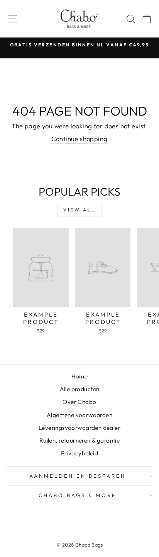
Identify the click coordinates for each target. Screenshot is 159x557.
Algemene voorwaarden (79, 415)
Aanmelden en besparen (77, 476)
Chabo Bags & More (78, 495)
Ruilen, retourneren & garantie (79, 440)
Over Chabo (79, 401)
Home (79, 376)
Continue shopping (79, 139)
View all (79, 210)
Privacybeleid (79, 453)
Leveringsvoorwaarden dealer (79, 427)
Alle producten (80, 389)
